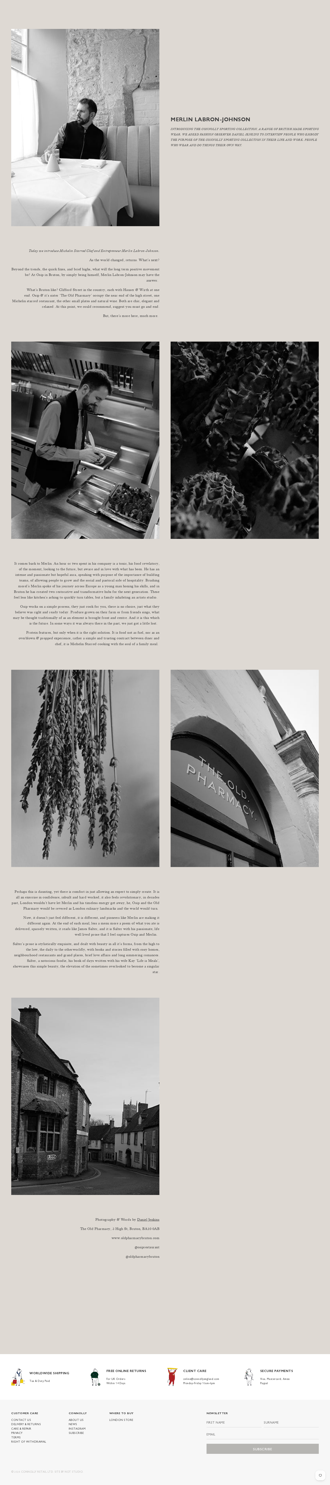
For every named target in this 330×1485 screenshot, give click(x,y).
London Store (121, 1420)
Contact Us (21, 1420)
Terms (16, 1437)
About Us (76, 1420)
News (73, 1424)
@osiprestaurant (147, 1247)
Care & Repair (21, 1428)
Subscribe (76, 1433)
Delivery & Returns (26, 1424)
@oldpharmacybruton (142, 1257)
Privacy (17, 1433)
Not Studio (74, 1472)
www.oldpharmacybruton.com (136, 1238)
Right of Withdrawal (28, 1441)
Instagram (77, 1428)
